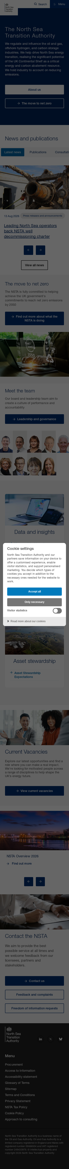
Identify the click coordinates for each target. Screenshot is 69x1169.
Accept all (34, 591)
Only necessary (34, 601)
